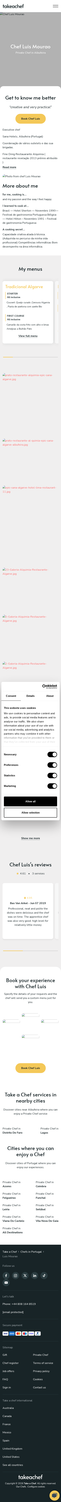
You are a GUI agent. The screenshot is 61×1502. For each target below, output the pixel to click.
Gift (5, 1355)
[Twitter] (25, 1275)
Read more (9, 167)
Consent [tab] (11, 695)
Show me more (30, 838)
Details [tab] (30, 695)
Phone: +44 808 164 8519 (19, 1304)
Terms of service (43, 1363)
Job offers (8, 1371)
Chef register (11, 1363)
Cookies (38, 1379)
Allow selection (31, 812)
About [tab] (50, 695)
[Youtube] (6, 1282)
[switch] (52, 765)
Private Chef (40, 1355)
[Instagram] (15, 1275)
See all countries (13, 1465)
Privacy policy (41, 1371)
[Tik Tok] (44, 1275)
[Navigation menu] (55, 5)
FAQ (5, 1379)
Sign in (7, 1387)
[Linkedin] (34, 1275)
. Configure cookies (35, 1486)
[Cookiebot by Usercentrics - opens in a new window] (43, 686)
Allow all (30, 801)
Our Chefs (21, 1486)
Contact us (39, 1387)
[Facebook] (6, 1275)
